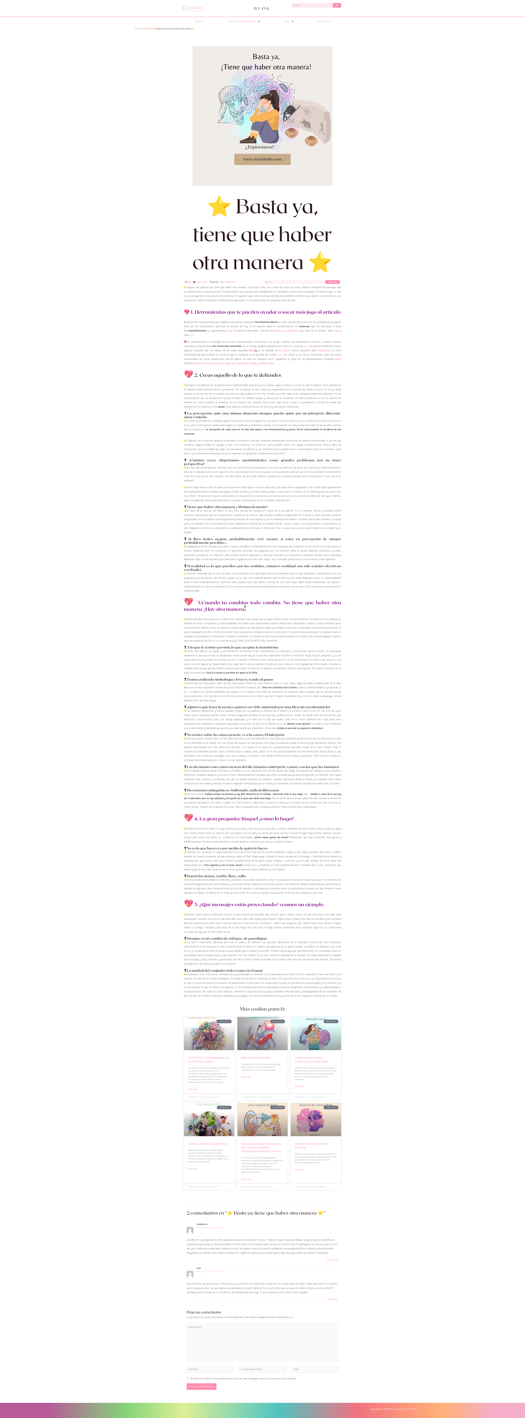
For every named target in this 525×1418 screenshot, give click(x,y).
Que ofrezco (324, 21)
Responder (332, 1259)
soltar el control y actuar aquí (213, 363)
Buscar (332, 282)
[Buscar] (337, 5)
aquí (230, 330)
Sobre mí (199, 21)
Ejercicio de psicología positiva (207, 1143)
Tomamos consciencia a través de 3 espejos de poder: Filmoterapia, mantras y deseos (261, 1147)
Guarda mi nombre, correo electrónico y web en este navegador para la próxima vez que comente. (243, 1378)
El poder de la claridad (255, 1057)
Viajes (287, 21)
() (338, 359)
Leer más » (193, 1089)
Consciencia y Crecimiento (242, 21)
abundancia (324, 350)
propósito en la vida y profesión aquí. (254, 363)
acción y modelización (286, 330)
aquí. (192, 335)
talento (286, 350)
